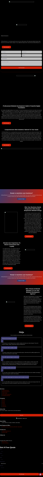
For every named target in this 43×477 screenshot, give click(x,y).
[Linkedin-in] (7, 437)
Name (1, 449)
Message (1, 465)
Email (1, 457)
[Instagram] (4, 437)
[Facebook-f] (1, 437)
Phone (1, 453)
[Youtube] (9, 437)
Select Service (2, 461)
